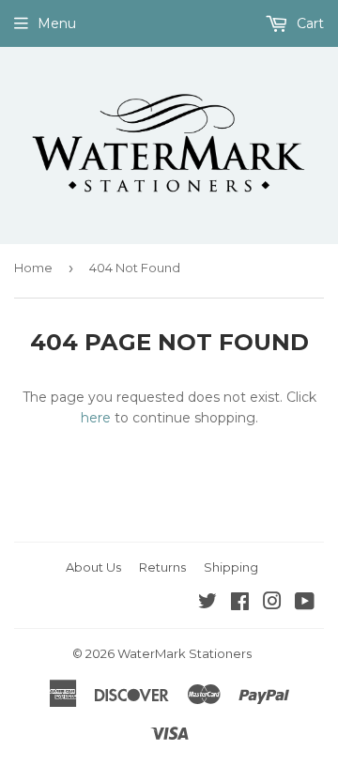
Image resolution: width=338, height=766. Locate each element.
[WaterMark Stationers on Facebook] (240, 603)
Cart (308, 23)
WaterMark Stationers (184, 653)
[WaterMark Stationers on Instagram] (272, 603)
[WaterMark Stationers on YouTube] (305, 603)
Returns (162, 566)
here (96, 417)
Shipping (231, 566)
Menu (57, 23)
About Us (93, 566)
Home (33, 267)
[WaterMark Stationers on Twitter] (207, 603)
